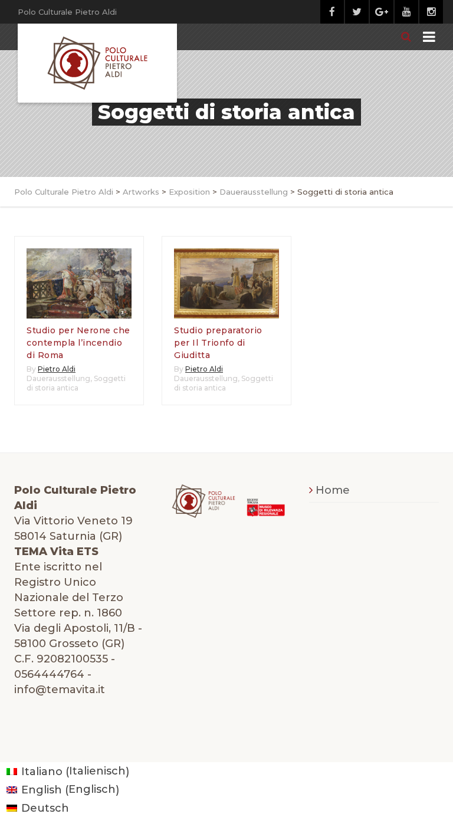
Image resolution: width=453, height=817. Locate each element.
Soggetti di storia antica (76, 383)
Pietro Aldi (57, 369)
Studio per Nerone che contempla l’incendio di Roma (78, 342)
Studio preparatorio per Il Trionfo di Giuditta (218, 342)
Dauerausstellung (58, 378)
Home (333, 490)
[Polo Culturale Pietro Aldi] (97, 63)
